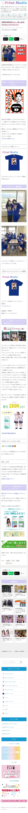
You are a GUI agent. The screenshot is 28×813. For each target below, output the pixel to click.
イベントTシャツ (6, 306)
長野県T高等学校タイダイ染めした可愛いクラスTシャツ (7, 640)
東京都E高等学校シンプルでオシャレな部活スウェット (7, 610)
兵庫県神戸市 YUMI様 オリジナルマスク (20, 639)
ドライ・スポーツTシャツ (10, 681)
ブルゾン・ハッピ (9, 693)
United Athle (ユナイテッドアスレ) (9, 723)
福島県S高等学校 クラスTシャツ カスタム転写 (20, 595)
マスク (6, 713)
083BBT (8, 560)
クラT (13, 560)
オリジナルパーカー (9, 689)
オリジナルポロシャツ (10, 677)
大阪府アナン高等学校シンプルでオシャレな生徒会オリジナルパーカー (7, 595)
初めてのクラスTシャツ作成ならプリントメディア (13, 494)
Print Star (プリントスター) (8, 727)
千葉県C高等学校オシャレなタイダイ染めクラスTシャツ (7, 625)
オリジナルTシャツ (9, 673)
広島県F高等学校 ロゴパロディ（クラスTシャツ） (20, 625)
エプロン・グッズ (9, 701)
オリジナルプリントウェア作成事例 (9, 29)
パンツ (6, 697)
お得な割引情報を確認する (8, 433)
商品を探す (3, 16)
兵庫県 (17, 560)
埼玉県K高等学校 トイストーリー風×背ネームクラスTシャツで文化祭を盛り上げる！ (20, 610)
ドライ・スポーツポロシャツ (11, 685)
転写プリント (9, 563)
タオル (6, 709)
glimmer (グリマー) (6, 730)
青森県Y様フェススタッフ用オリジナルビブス (8, 651)
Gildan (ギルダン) (6, 733)
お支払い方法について (7, 479)
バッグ (6, 705)
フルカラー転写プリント (8, 138)
